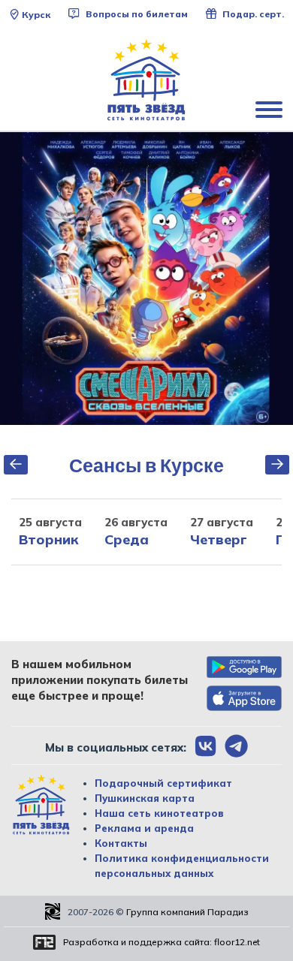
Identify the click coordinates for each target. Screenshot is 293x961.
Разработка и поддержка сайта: (161, 941)
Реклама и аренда (144, 828)
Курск (36, 14)
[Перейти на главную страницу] (146, 80)
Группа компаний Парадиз (187, 911)
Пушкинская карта (145, 798)
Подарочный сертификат (163, 783)
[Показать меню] (270, 109)
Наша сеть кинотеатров (159, 813)
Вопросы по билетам (135, 14)
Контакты (121, 843)
